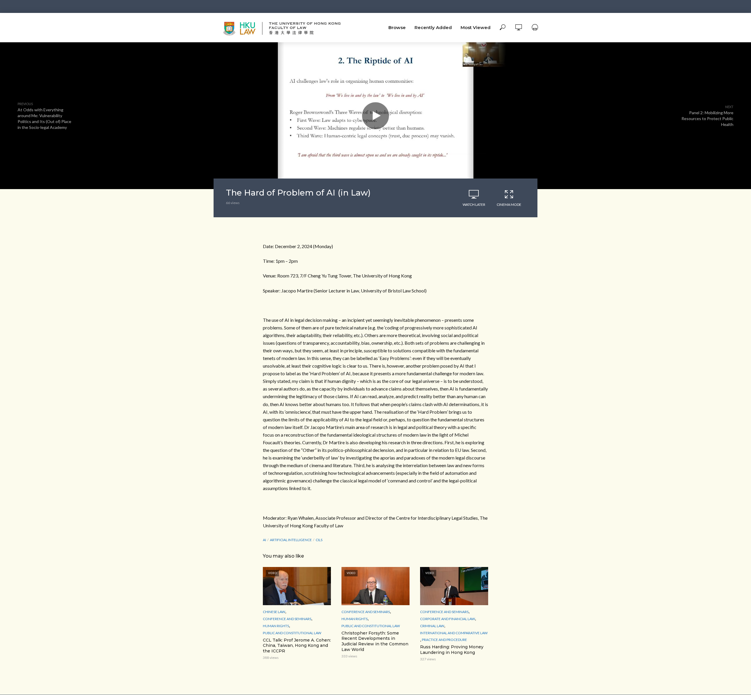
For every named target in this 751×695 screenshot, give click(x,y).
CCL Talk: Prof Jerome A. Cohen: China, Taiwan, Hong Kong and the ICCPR (297, 645)
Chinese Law (274, 612)
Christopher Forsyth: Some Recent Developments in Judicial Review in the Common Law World (374, 641)
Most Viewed (475, 27)
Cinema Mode (509, 204)
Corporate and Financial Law (447, 619)
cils (319, 540)
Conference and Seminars (287, 619)
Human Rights (276, 626)
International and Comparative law (454, 633)
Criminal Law (432, 626)
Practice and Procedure (444, 639)
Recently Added (433, 27)
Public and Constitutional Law (292, 633)
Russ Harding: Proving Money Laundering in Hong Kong (451, 649)
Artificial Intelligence (291, 540)
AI (264, 540)
